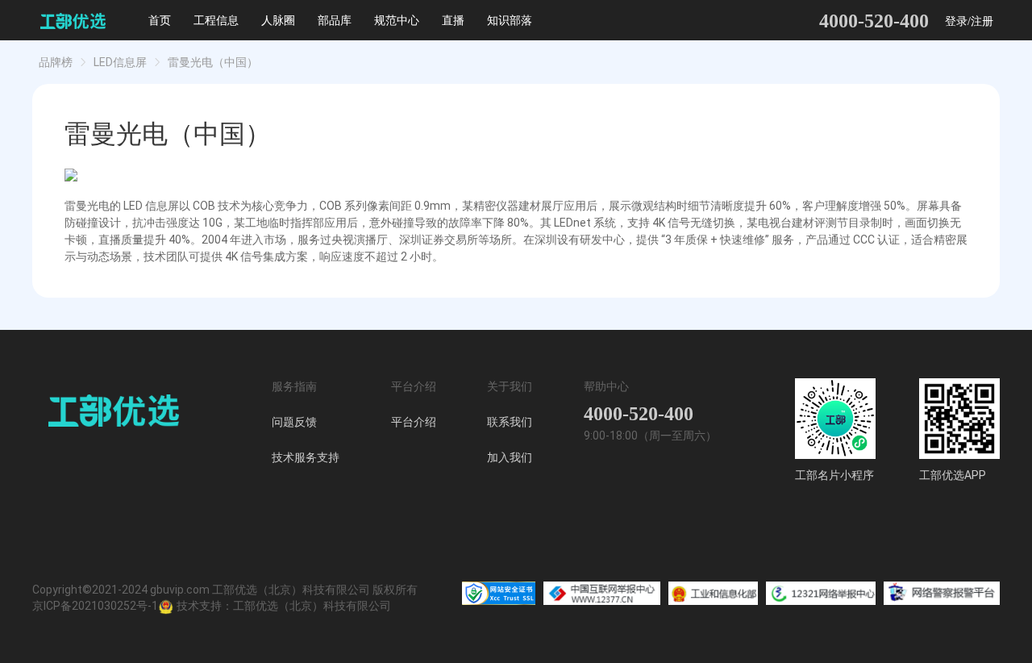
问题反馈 (294, 421)
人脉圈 (278, 21)
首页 (159, 21)
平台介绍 (413, 421)
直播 (453, 21)
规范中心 (396, 21)
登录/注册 (969, 21)
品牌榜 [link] (56, 62)
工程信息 (216, 21)
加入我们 (509, 457)
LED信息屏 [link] (120, 62)
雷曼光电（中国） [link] (213, 62)
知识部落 (509, 21)
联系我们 (509, 421)
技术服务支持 (305, 457)
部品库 (335, 21)
